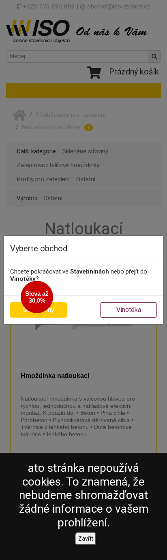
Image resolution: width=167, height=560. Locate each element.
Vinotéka (128, 310)
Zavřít (85, 538)
